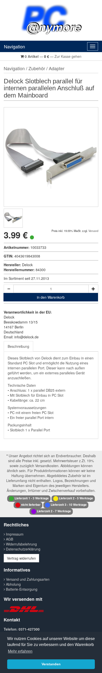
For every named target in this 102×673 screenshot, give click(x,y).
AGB (9, 539)
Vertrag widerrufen (21, 558)
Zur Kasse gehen (67, 56)
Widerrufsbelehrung (21, 544)
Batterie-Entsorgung (21, 589)
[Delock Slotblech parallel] (13, 218)
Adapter (56, 68)
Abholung (13, 584)
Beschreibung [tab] (18, 346)
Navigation (14, 46)
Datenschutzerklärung (22, 548)
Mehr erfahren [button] (20, 651)
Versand (93, 231)
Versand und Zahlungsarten (27, 579)
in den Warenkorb (51, 297)
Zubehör (36, 68)
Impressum (14, 534)
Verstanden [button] (51, 664)
